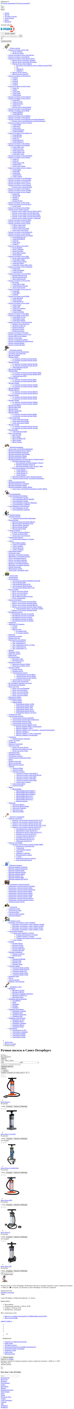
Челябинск (4, 1407)
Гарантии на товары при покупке (16, 1341)
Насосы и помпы (10, 1044)
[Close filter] (7, 1055)
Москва (3, 1388)
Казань (3, 1385)
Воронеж (4, 1381)
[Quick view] (1, 1076)
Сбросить (4, 1064)
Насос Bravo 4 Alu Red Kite (9, 1168)
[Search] (20, 36)
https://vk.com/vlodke (11, 1318)
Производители (10, 1354)
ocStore (11, 1359)
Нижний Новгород (7, 1390)
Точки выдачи (9, 18)
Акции (7, 13)
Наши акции (9, 1343)
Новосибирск (5, 1392)
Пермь (3, 1395)
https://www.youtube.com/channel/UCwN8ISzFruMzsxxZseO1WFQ (26, 1316)
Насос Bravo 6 (5, 1232)
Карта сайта (8, 1352)
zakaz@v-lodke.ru (6, 1321)
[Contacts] (2, 7)
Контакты (8, 21)
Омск (2, 1393)
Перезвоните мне (6, 1291)
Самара (3, 1398)
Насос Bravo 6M (6, 1266)
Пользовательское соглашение (14, 1348)
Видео (7, 20)
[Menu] (1, 5)
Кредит (7, 15)
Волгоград (4, 1379)
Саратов (3, 1402)
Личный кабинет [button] (6, 25)
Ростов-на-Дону (6, 1397)
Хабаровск (4, 1405)
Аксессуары (9, 1042)
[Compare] (5, 1076)
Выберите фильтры (14, 1064)
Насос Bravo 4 (5, 1102)
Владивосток (5, 1378)
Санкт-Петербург (6, 1400)
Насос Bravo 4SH (6, 1200)
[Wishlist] (3, 1076)
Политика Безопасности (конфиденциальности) (20, 1347)
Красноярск (4, 1386)
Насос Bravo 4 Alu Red (8, 1134)
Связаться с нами (10, 1350)
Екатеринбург (5, 1383)
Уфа (2, 1404)
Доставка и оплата (11, 16)
